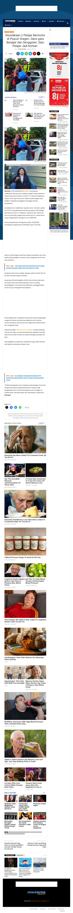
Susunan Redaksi (33, 909)
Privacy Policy (61, 909)
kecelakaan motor (37, 832)
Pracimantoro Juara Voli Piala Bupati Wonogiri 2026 (62, 164)
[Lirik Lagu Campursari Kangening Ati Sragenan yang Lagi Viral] (52, 189)
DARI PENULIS (20, 855)
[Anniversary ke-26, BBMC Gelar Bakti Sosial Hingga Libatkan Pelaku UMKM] (52, 134)
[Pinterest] (34, 53)
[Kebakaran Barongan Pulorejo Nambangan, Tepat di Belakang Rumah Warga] (52, 126)
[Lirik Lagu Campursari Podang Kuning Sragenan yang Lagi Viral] (52, 207)
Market (52, 21)
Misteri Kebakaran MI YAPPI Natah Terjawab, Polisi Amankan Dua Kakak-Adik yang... (63, 117)
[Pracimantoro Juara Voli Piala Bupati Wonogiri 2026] (52, 165)
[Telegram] (30, 53)
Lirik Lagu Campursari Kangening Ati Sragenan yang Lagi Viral (63, 190)
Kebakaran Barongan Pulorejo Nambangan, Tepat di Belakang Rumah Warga (63, 126)
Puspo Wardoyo (22, 49)
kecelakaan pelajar (9, 833)
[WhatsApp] (26, 53)
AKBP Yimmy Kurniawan (24, 330)
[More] (43, 53)
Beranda (6, 28)
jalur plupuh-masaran (26, 832)
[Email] (38, 53)
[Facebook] (18, 53)
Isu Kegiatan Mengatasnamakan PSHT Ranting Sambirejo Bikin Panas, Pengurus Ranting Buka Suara (10, 872)
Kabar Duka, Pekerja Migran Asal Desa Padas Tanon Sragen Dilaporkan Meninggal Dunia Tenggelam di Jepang (25, 872)
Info (44, 21)
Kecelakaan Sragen (19, 833)
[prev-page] (43, 855)
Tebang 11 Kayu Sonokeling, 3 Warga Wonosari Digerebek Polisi (36, 845)
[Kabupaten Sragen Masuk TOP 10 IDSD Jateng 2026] (39, 862)
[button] (67, 23)
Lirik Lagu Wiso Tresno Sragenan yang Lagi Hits (62, 198)
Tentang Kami (43, 909)
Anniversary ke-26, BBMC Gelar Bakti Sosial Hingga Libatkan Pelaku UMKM (62, 135)
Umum (21, 21)
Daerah (29, 21)
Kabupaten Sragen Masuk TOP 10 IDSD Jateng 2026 (38, 870)
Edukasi (8, 25)
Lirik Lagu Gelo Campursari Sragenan (63, 171)
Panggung (61, 21)
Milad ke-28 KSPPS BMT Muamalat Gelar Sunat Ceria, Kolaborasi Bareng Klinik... (63, 180)
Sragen (16, 28)
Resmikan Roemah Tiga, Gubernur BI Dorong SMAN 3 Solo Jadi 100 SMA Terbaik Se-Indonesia (13, 846)
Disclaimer (62, 911)
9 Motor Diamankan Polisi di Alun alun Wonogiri (63, 151)
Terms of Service (52, 909)
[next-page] (45, 855)
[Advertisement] (36, 8)
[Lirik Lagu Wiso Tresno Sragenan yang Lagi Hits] (52, 199)
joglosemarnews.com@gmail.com (40, 901)
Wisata (37, 21)
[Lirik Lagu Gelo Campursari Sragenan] (52, 172)
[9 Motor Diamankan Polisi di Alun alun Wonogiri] (52, 152)
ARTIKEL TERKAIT (10, 855)
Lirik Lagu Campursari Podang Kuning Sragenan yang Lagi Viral (63, 207)
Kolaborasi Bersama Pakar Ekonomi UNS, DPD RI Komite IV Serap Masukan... (63, 144)
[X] (22, 53)
